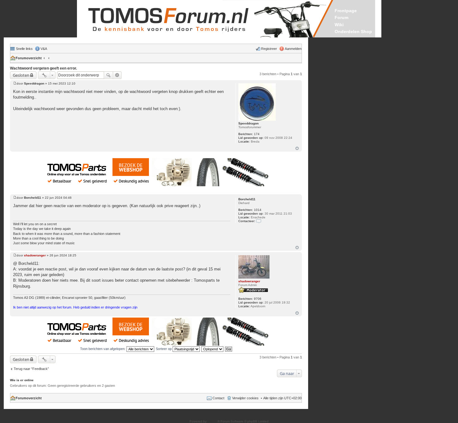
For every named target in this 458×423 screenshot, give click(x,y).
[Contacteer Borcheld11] (258, 221)
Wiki (339, 24)
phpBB (212, 421)
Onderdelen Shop (353, 31)
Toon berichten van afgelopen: (103, 349)
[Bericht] (15, 83)
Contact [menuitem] (218, 398)
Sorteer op (164, 349)
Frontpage (346, 10)
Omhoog (297, 148)
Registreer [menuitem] (269, 49)
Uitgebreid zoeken (117, 75)
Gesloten (21, 75)
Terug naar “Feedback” (31, 369)
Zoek (108, 75)
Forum (341, 17)
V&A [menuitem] (44, 49)
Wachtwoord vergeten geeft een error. (43, 68)
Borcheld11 (246, 199)
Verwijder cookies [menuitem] (245, 398)
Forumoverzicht (29, 58)
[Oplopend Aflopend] (212, 349)
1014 (257, 210)
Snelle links (24, 49)
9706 (257, 298)
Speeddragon (248, 123)
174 (257, 134)
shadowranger (249, 281)
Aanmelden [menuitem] (293, 49)
